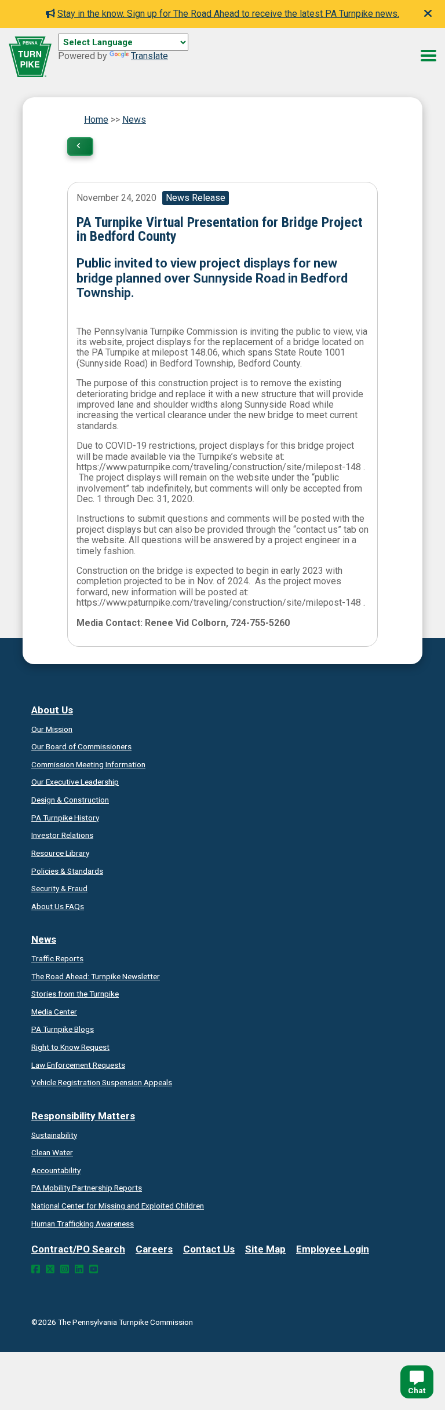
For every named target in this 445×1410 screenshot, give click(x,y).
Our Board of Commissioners (81, 746)
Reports (86, 1187)
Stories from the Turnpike (75, 993)
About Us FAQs (57, 906)
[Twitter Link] (50, 1269)
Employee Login (332, 1249)
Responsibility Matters (83, 1116)
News (134, 119)
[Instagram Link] (64, 1269)
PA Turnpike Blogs (62, 1029)
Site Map (265, 1249)
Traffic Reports (57, 958)
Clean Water (52, 1152)
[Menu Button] (428, 55)
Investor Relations (62, 835)
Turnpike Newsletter (95, 976)
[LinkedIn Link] (79, 1269)
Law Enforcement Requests (78, 1065)
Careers (154, 1249)
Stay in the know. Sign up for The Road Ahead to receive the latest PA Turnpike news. (228, 13)
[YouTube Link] (93, 1269)
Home (96, 119)
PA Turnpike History (65, 817)
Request (70, 1047)
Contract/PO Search (78, 1249)
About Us (52, 710)
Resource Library (60, 853)
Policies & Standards (67, 871)
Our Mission (51, 729)
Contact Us (209, 1249)
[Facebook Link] (35, 1269)
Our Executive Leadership (75, 781)
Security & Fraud (59, 888)
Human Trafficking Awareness (82, 1223)
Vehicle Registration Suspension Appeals (101, 1082)
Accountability (56, 1170)
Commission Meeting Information (88, 764)
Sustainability (54, 1135)
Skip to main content (100, 55)
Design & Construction (70, 799)
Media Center (54, 1011)
